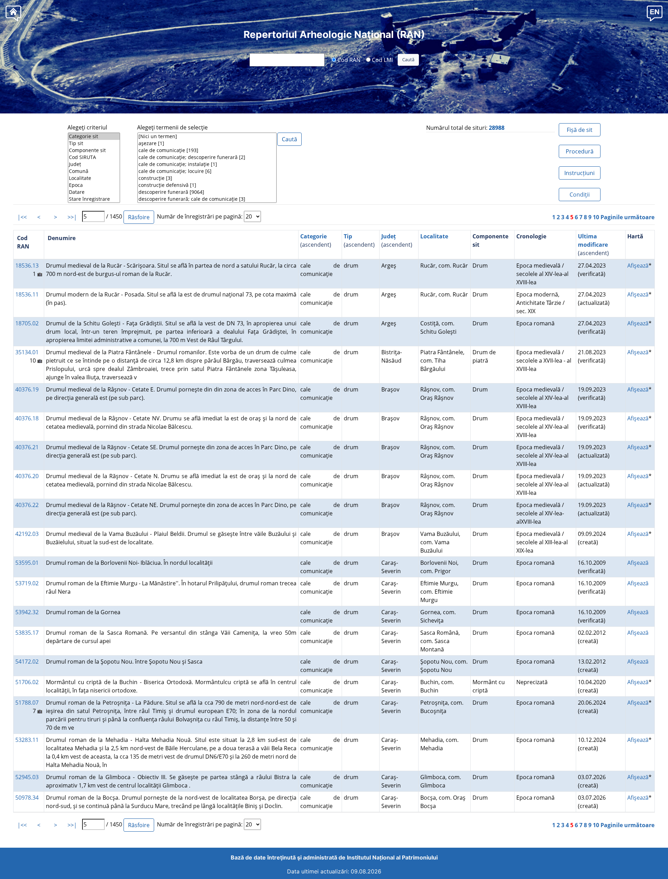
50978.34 (27, 797)
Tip (348, 236)
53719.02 (27, 583)
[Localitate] (94, 178)
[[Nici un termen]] (207, 136)
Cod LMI (382, 59)
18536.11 (27, 294)
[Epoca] (94, 185)
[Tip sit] (94, 143)
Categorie (313, 236)
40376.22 (27, 505)
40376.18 (27, 418)
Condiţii (580, 194)
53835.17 (27, 632)
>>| (72, 217)
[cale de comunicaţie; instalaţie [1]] (207, 164)
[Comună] (94, 171)
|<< (22, 217)
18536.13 (27, 265)
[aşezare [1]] (207, 143)
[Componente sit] (94, 150)
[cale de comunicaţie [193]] (207, 150)
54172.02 (27, 661)
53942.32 (27, 612)
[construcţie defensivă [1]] (207, 185)
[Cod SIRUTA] (94, 157)
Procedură (580, 151)
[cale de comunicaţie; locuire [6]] (207, 171)
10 (596, 217)
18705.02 (27, 323)
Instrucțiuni (579, 173)
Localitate (434, 236)
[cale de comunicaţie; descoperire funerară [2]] (207, 157)
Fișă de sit (580, 130)
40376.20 (27, 476)
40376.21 (27, 447)
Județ (388, 236)
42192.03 (27, 534)
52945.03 (27, 777)
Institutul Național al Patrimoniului (392, 857)
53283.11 (27, 740)
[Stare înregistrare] (94, 199)
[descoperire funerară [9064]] (207, 192)
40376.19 (27, 389)
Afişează (638, 265)
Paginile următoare (627, 217)
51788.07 (27, 702)
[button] (654, 13)
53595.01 (27, 563)
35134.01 (27, 352)
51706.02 (27, 682)
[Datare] (94, 192)
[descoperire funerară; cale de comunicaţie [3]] (207, 199)
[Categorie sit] (94, 136)
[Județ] (94, 164)
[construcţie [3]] (207, 178)
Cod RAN (348, 59)
